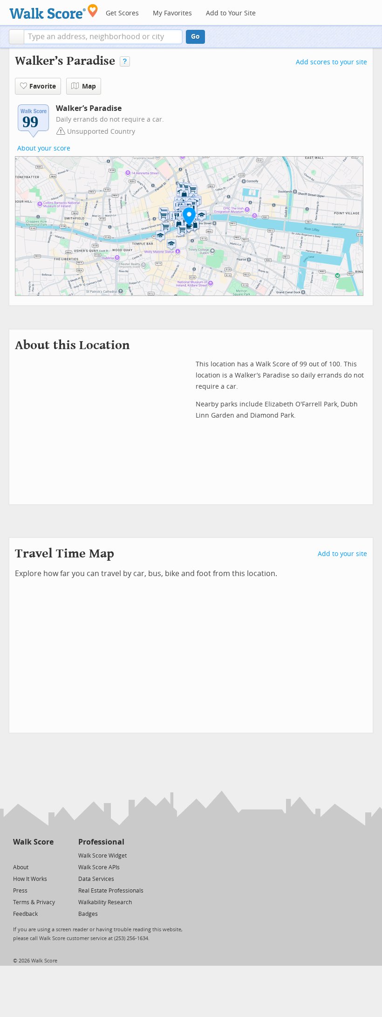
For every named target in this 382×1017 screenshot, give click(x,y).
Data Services (96, 879)
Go (195, 37)
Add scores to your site (331, 62)
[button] (16, 36)
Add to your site (342, 554)
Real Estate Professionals (110, 890)
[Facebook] (32, 855)
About (20, 867)
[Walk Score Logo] (53, 11)
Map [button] (89, 86)
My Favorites (172, 13)
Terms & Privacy (34, 902)
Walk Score (33, 842)
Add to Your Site (231, 13)
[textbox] (103, 36)
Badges (88, 914)
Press (20, 890)
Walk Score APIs (99, 867)
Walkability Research (105, 902)
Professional (101, 842)
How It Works (30, 879)
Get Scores (122, 13)
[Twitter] (18, 855)
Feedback (25, 914)
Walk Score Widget (102, 855)
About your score (43, 148)
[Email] (47, 855)
